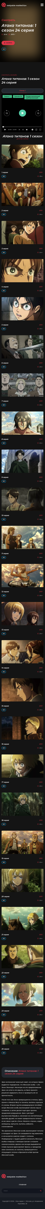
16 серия (5, 744)
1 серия (5, 172)
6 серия (5, 363)
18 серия (5, 820)
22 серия (5, 973)
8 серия (5, 439)
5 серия (5, 325)
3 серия (5, 249)
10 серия (5, 515)
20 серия (5, 897)
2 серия (5, 211)
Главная (22, 1185)
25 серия (5, 1049)
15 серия (5, 706)
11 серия (5, 554)
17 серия (5, 782)
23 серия (5, 1011)
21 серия (5, 935)
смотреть (9, 43)
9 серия (5, 477)
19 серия (5, 858)
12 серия (5, 592)
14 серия (5, 668)
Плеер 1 (22, 91)
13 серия (5, 630)
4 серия (5, 287)
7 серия (5, 401)
